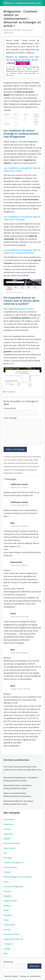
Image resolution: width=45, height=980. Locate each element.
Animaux (7, 829)
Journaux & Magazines (13, 886)
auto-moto (8, 834)
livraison (7, 891)
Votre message (10, 418)
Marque (7, 905)
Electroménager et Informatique (18, 877)
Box (5, 853)
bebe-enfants (9, 848)
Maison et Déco (10, 900)
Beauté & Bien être (12, 843)
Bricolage (8, 858)
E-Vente (7, 872)
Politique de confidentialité (30, 976)
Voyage (7, 948)
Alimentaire (9, 824)
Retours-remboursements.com (22, 3)
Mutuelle (7, 915)
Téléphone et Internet (13, 939)
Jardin (6, 881)
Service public (9, 924)
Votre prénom (10, 408)
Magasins (8, 896)
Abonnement (9, 819)
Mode (6, 910)
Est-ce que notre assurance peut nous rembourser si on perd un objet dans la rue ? (22, 769)
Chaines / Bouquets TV (13, 862)
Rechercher (8, 962)
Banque (7, 838)
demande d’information (24, 308)
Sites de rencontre (11, 934)
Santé (6, 920)
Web (6, 953)
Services (7, 929)
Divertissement (10, 867)
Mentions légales (11, 976)
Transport (10, 391)
